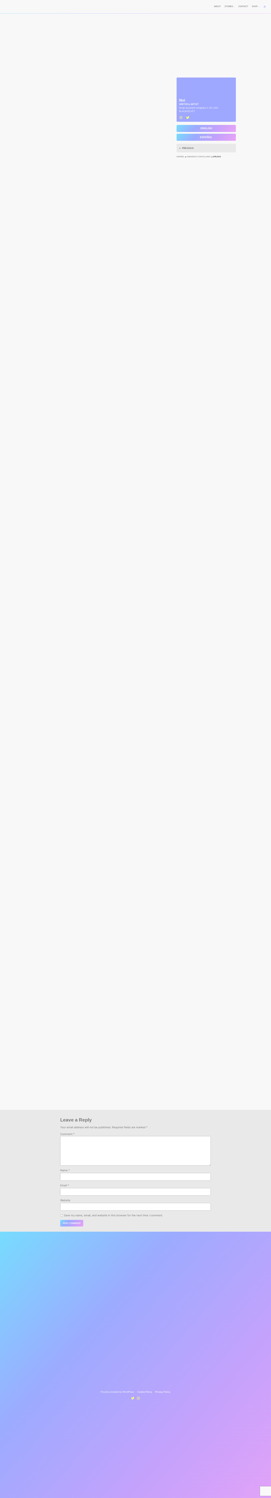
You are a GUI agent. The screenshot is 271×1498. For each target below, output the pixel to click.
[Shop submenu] (258, 6)
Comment (67, 1134)
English (206, 128)
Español (206, 137)
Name (65, 1170)
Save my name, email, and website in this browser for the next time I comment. (113, 1215)
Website (65, 1200)
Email (64, 1185)
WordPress (128, 1391)
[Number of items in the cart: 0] (264, 6)
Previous (188, 148)
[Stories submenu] (234, 6)
